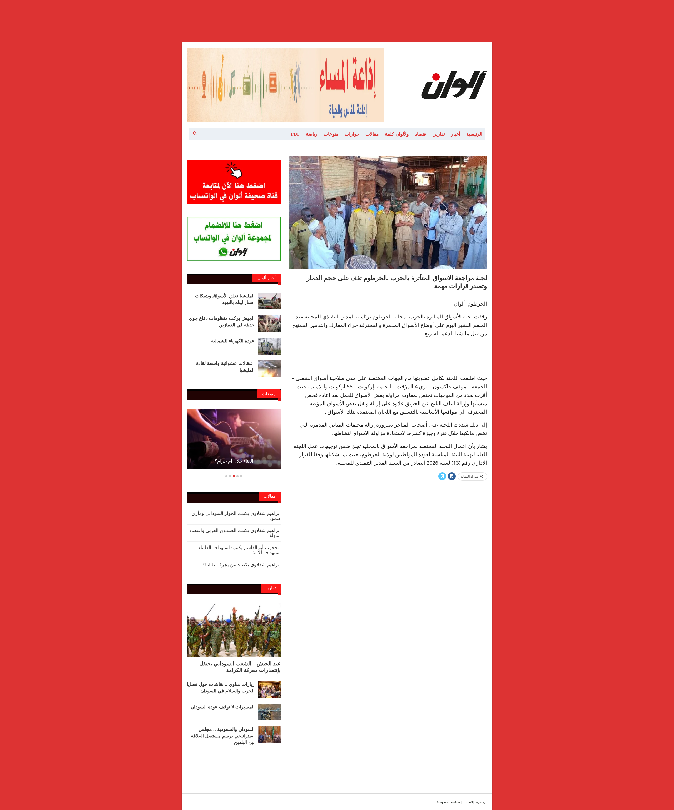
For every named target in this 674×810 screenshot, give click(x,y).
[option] (234, 442)
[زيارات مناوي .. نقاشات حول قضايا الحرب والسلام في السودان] (269, 689)
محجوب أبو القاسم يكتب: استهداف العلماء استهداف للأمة (240, 550)
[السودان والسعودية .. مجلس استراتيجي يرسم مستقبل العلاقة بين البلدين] (269, 734)
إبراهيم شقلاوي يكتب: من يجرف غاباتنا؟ (241, 564)
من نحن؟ (481, 801)
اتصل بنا (468, 801)
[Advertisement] (337, 13)
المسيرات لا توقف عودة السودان (223, 707)
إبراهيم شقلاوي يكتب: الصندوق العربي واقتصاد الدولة (235, 533)
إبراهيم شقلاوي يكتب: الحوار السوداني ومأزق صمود (236, 516)
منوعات (331, 134)
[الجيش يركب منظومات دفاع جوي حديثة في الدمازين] (269, 323)
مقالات (372, 134)
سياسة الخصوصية (448, 801)
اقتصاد (421, 134)
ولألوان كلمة (397, 134)
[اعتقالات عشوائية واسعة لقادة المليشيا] (269, 368)
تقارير (439, 134)
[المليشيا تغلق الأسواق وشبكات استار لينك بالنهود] (269, 301)
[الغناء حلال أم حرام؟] (234, 439)
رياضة (312, 134)
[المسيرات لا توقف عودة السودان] (269, 712)
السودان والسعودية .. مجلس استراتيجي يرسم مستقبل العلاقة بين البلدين (223, 736)
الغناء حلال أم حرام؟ (234, 461)
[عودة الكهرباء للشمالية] (269, 346)
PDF (295, 134)
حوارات (352, 134)
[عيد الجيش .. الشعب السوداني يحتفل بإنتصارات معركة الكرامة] (234, 630)
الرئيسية (474, 134)
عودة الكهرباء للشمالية (233, 340)
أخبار (455, 134)
